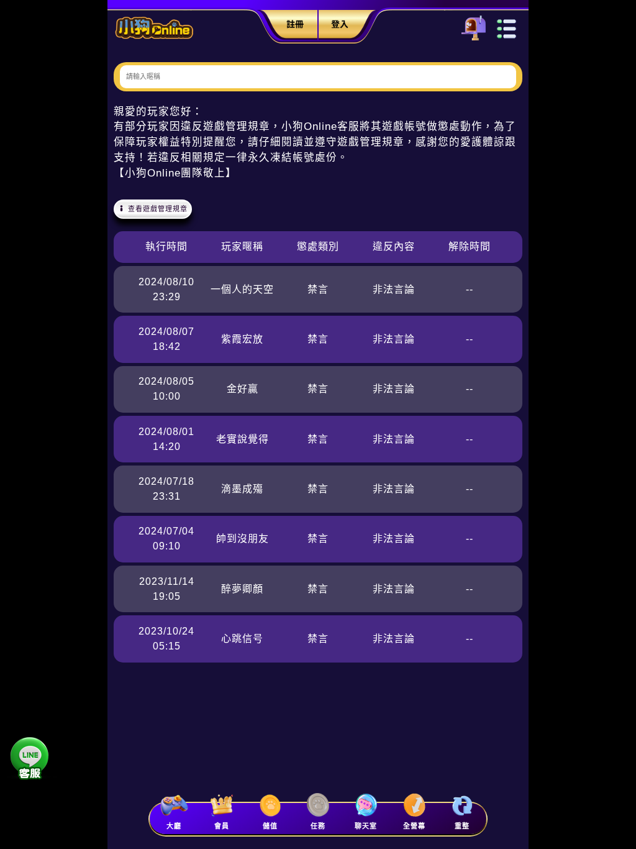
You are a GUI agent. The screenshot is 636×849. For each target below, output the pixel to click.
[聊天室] (366, 805)
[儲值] (270, 805)
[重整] (462, 805)
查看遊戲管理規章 (156, 209)
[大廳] (174, 805)
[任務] (318, 805)
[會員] (221, 805)
